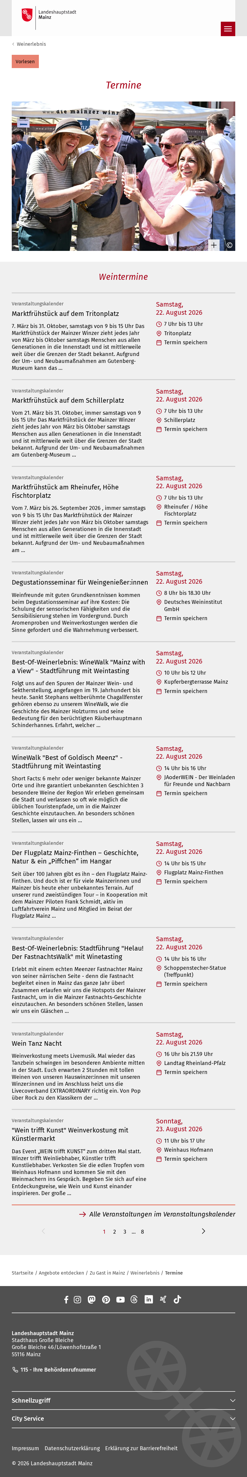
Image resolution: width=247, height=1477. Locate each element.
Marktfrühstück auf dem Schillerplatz (68, 400)
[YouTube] (120, 1299)
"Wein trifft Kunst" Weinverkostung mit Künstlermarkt (70, 1134)
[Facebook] (66, 1299)
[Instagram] (77, 1299)
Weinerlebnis (31, 44)
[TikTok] (177, 1299)
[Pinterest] (105, 1299)
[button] (25, 61)
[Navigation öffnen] (228, 29)
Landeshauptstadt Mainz (61, 1463)
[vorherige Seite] (43, 1232)
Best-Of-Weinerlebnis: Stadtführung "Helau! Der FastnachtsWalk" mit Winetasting (77, 952)
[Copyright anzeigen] (228, 245)
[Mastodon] (91, 1299)
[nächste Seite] (204, 1232)
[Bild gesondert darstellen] (212, 245)
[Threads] (134, 1299)
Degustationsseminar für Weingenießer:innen (80, 582)
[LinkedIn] (149, 1299)
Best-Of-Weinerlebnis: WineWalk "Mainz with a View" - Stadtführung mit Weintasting (78, 666)
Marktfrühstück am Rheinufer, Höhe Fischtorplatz (65, 491)
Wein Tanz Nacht (37, 1043)
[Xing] (163, 1299)
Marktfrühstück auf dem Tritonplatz (65, 314)
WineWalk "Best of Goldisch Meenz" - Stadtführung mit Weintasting (67, 762)
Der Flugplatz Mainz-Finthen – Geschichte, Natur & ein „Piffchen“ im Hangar (75, 857)
